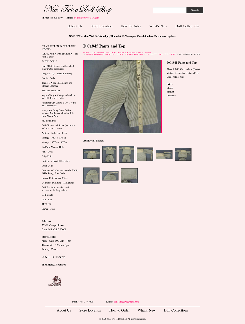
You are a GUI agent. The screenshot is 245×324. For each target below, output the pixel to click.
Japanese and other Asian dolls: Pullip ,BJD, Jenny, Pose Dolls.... (60, 172)
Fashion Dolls (48, 78)
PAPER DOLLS (49, 61)
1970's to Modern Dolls (53, 146)
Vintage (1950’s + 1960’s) (54, 142)
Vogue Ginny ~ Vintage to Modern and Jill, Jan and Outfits (58, 97)
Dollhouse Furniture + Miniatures (58, 182)
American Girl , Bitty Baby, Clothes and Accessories (59, 104)
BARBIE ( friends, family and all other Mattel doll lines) (58, 67)
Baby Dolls (47, 156)
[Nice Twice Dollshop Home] (83, 8)
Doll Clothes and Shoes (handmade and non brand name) (121, 52)
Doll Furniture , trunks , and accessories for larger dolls (55, 189)
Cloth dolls (47, 199)
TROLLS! (47, 204)
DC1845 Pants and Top (189, 54)
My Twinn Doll (49, 120)
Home (86, 52)
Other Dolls (47, 165)
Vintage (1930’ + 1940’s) (54, 137)
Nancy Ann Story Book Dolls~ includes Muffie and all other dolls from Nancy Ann (58, 113)
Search (195, 10)
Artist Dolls (47, 151)
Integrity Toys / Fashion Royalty (57, 73)
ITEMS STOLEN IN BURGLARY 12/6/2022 (59, 47)
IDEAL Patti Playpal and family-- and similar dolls (60, 55)
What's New (158, 25)
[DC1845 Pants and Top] (122, 96)
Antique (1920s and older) (54, 132)
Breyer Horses (48, 208)
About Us (75, 25)
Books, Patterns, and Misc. (55, 178)
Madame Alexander (51, 90)
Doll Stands (47, 194)
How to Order (131, 25)
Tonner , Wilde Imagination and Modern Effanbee (57, 84)
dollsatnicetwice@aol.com (86, 17)
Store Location (101, 25)
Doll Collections (187, 25)
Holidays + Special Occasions (56, 160)
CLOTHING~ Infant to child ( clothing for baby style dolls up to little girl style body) (131, 54)
